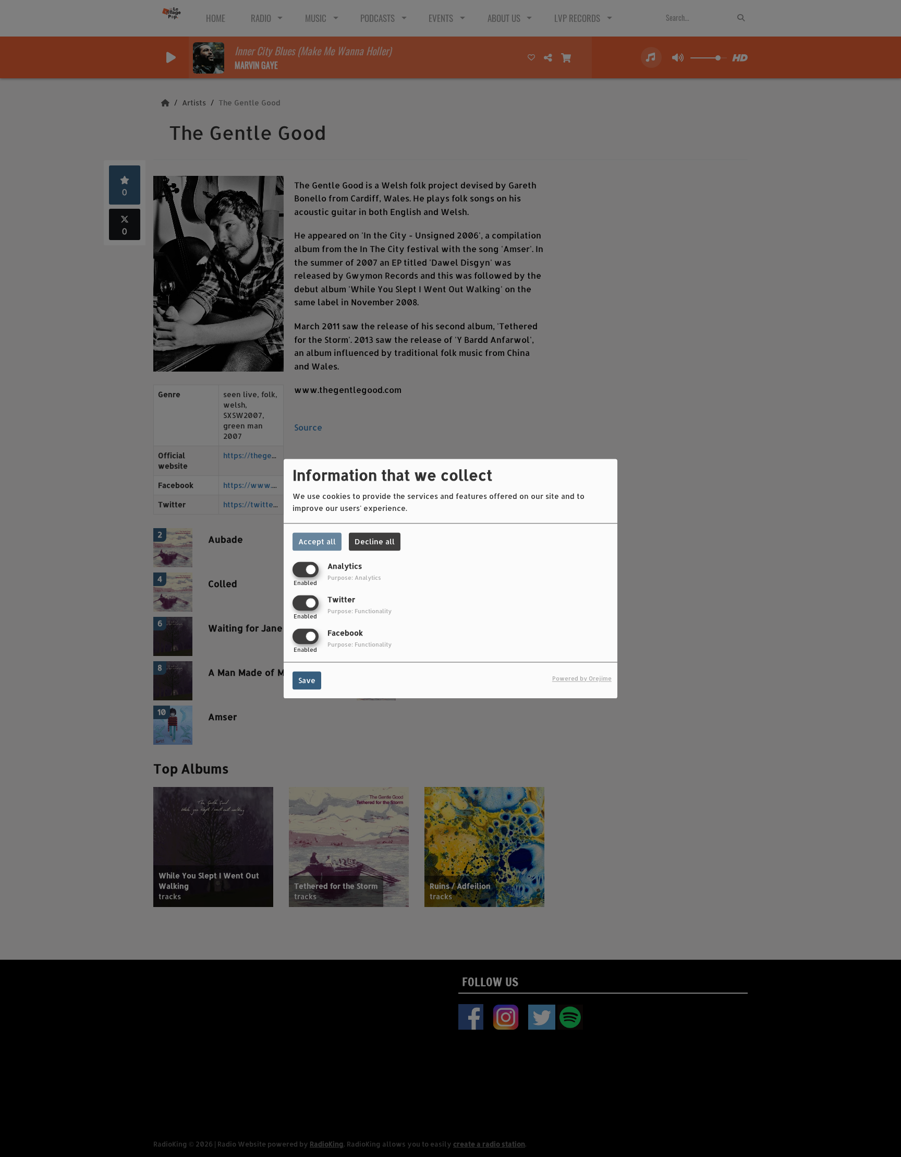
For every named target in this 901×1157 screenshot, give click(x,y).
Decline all (375, 541)
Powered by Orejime (582, 678)
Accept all (317, 541)
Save (306, 680)
